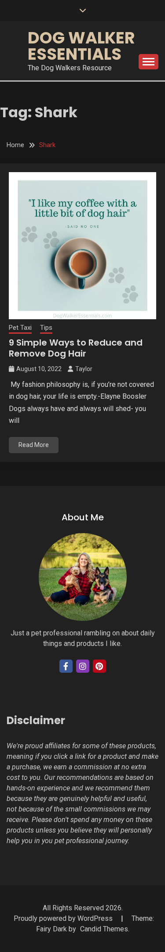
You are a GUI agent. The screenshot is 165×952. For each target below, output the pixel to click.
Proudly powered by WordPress (64, 918)
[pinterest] (99, 666)
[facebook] (66, 666)
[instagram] (82, 666)
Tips (46, 328)
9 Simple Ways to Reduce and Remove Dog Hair (76, 348)
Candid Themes (104, 929)
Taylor (83, 368)
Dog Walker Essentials (81, 45)
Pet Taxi (20, 328)
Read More (33, 444)
